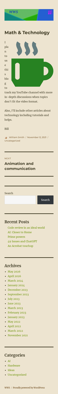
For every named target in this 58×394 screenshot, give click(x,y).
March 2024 (15, 280)
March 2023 (15, 308)
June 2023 (14, 303)
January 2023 (16, 317)
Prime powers (16, 236)
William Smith (16, 137)
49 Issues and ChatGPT (22, 241)
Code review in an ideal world (26, 227)
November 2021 (18, 335)
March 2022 (15, 330)
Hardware (14, 365)
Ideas (11, 370)
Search (9, 193)
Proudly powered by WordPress (29, 387)
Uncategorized (12, 140)
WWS (7, 387)
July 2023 (13, 299)
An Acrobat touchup (20, 245)
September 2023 (18, 294)
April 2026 (14, 276)
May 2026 (14, 271)
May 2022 (14, 321)
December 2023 (18, 289)
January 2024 (16, 285)
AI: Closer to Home (20, 232)
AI (9, 361)
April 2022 (14, 326)
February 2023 (17, 312)
